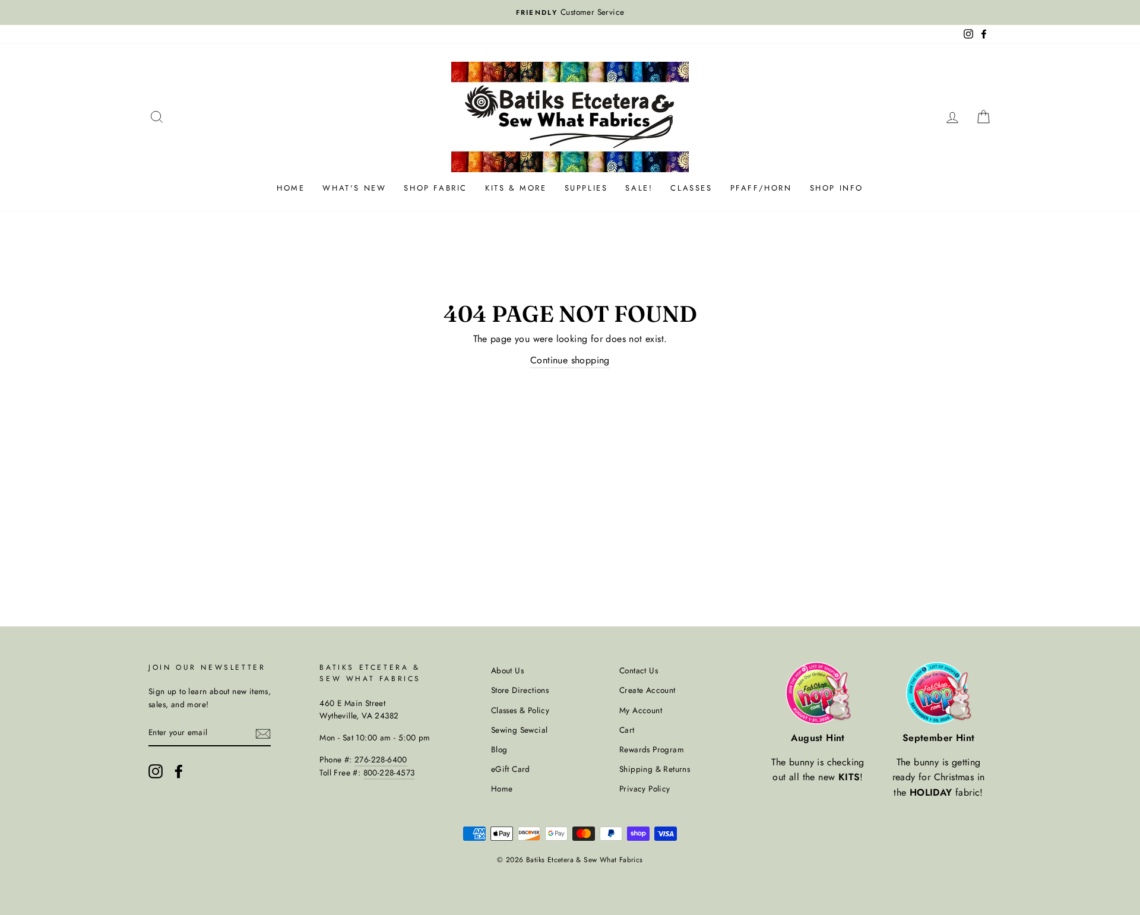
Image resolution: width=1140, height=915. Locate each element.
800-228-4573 (389, 772)
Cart (627, 730)
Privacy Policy (644, 788)
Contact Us (638, 670)
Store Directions (520, 690)
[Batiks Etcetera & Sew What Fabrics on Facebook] (179, 771)
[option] (570, 12)
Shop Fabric (435, 188)
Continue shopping (570, 360)
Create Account (647, 690)
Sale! (639, 188)
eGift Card (510, 769)
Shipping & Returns (654, 769)
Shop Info (836, 188)
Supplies (586, 188)
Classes (691, 188)
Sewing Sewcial (519, 730)
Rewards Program (651, 749)
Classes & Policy (520, 710)
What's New (354, 188)
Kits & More (516, 188)
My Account (640, 710)
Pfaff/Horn (761, 188)
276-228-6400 (380, 759)
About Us (507, 670)
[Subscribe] (263, 733)
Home (291, 188)
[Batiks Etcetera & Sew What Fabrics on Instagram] (155, 771)
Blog (499, 749)
